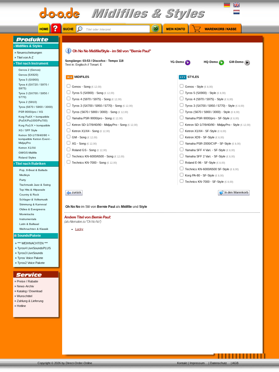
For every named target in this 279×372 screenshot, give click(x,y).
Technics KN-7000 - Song (94, 162)
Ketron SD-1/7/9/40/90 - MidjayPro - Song (105, 124)
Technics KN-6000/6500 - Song (98, 156)
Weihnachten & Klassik (33, 228)
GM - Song (84, 137)
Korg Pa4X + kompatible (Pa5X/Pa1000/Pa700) (34, 118)
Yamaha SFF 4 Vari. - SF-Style (210, 150)
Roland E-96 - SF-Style (205, 162)
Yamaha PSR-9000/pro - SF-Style (212, 118)
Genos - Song (86, 86)
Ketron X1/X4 (27, 147)
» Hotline (20, 305)
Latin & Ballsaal (29, 223)
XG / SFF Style (28, 130)
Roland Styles (27, 157)
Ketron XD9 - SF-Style (204, 137)
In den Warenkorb (236, 192)
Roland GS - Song (89, 150)
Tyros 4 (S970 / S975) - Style (209, 99)
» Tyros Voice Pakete (28, 258)
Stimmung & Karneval (33, 204)
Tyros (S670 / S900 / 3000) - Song (100, 112)
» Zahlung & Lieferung (28, 301)
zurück (76, 192)
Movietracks (26, 214)
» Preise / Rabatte (26, 281)
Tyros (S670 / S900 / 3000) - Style (212, 112)
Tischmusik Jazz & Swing (35, 184)
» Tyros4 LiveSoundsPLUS (32, 248)
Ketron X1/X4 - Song (91, 131)
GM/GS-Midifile (28, 152)
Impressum (197, 363)
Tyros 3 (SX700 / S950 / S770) (34, 95)
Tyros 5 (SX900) (29, 79)
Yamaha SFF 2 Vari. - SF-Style (210, 156)
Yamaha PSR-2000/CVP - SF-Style (213, 143)
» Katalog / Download (28, 291)
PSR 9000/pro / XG (31, 111)
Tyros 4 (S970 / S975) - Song (97, 99)
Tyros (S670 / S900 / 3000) (36, 106)
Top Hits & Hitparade (32, 189)
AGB (235, 363)
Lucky (79, 229)
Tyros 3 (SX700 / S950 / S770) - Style (214, 105)
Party (22, 179)
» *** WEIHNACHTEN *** (31, 243)
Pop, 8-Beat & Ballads (33, 170)
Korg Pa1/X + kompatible (34, 125)
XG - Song (84, 143)
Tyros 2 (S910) (28, 101)
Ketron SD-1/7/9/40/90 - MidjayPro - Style (217, 124)
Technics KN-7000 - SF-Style (209, 181)
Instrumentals (27, 219)
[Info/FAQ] (56, 34)
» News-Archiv (24, 286)
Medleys (24, 174)
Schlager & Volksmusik (33, 199)
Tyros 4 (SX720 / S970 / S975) (34, 86)
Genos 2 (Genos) (29, 69)
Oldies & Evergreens (32, 209)
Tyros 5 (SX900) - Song (93, 92)
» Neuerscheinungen (28, 52)
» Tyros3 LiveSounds (28, 253)
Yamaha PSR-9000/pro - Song (97, 118)
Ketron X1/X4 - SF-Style (205, 131)
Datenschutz (218, 363)
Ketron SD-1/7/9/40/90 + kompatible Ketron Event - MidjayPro (35, 139)
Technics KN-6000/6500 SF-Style (212, 169)
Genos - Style (199, 86)
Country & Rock (29, 194)
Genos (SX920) (28, 74)
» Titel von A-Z (24, 57)
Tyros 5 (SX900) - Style (205, 92)
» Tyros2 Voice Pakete (29, 262)
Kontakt (182, 363)
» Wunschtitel (23, 296)
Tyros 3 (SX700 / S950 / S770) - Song (102, 105)
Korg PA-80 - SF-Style (204, 175)
